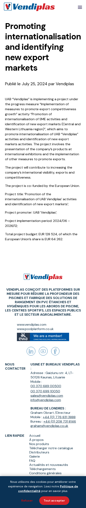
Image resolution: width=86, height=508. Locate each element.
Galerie (34, 456)
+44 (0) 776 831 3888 (59, 417)
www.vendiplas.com (31, 324)
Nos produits (39, 444)
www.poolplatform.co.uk (35, 329)
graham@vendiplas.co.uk (49, 426)
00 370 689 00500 (45, 386)
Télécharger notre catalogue (51, 448)
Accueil (34, 436)
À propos (36, 440)
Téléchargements (42, 469)
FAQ (32, 461)
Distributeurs (39, 452)
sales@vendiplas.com (46, 395)
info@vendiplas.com (45, 400)
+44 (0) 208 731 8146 (59, 421)
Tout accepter (54, 500)
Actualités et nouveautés (48, 465)
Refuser (27, 500)
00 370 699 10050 (45, 391)
